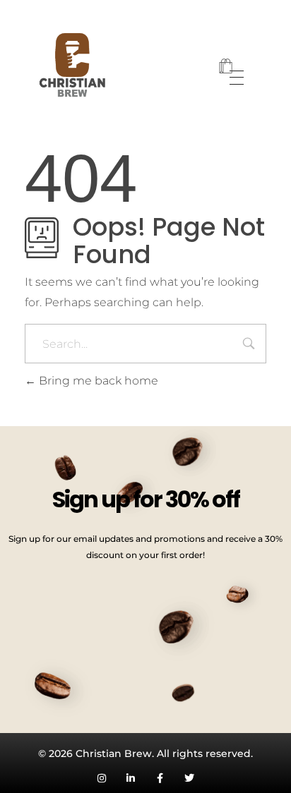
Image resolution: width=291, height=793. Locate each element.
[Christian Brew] (65, 65)
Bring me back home (97, 380)
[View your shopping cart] (226, 67)
